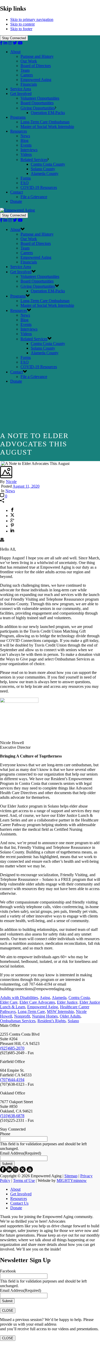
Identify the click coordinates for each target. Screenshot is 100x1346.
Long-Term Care (31, 1011)
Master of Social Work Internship (47, 126)
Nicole (11, 481)
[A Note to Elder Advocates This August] (0, 463)
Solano (73, 1021)
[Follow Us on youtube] (30, 1171)
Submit (7, 1164)
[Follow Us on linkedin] (9, 1171)
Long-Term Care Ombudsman (45, 122)
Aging (45, 997)
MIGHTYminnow (72, 1180)
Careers (27, 75)
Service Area (20, 89)
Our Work (29, 61)
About (15, 52)
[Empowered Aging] (17, 210)
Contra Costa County (48, 164)
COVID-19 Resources (39, 187)
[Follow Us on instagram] (15, 1171)
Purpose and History (37, 56)
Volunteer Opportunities (40, 98)
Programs (18, 117)
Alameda (59, 997)
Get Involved (21, 93)
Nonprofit (22, 1016)
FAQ (25, 183)
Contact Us (19, 1203)
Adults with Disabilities (19, 997)
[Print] (2, 540)
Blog (24, 140)
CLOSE (7, 1310)
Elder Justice (67, 1002)
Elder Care (8, 1002)
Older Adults (70, 1016)
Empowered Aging (36, 79)
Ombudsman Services (17, 1021)
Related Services (34, 159)
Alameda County (44, 173)
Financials (29, 84)
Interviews (29, 150)
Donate (16, 201)
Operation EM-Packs (48, 112)
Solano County (43, 169)
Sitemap (70, 1176)
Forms (26, 178)
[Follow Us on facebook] (3, 1171)
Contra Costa (79, 997)
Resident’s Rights (51, 1021)
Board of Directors (36, 65)
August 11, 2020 (26, 486)
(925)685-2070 (12, 1048)
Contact (16, 192)
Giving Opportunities (38, 108)
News (25, 136)
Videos (26, 154)
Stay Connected (14, 38)
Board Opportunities (37, 103)
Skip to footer (21, 29)
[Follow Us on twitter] (22, 1171)
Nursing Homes (45, 1016)
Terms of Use (24, 1180)
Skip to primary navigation (31, 19)
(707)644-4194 (12, 1079)
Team (25, 70)
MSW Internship (60, 1011)
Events (26, 145)
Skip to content (22, 24)
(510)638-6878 (12, 1116)
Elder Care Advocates (37, 1002)
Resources (18, 131)
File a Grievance (34, 197)
